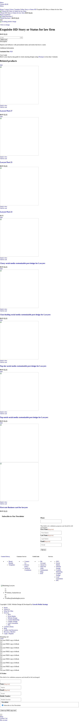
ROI (41, 573)
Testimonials (44, 570)
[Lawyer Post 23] (19, 205)
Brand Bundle (11, 562)
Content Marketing (59, 571)
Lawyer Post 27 (6, 111)
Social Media (58, 564)
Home (2, 9)
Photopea (42, 57)
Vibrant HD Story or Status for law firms (12, 13)
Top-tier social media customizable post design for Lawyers (23, 366)
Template (17, 9)
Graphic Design (58, 574)
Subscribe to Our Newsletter (12, 705)
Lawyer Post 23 (6, 212)
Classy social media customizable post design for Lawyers (22, 263)
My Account (42, 562)
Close (1, 638)
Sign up (43, 549)
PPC (57, 580)
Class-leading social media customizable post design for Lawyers (25, 315)
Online (22, 9)
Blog (41, 572)
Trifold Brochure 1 (6, 18)
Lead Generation (59, 578)
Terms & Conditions (27, 569)
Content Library (9, 9)
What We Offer (43, 567)
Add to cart (4, 39)
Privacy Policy (26, 565)
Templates (12, 565)
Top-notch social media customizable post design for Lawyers (24, 417)
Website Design (58, 567)
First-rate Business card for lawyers (14, 507)
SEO (57, 561)
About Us (43, 565)
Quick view (3, 105)
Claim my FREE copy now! (8, 710)
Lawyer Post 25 (6, 162)
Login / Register (9, 633)
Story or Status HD (31, 9)
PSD (11, 51)
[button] (3, 107)
